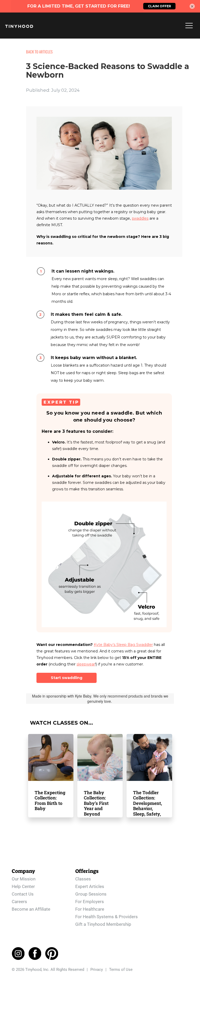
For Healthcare (89, 909)
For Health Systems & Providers (106, 916)
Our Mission (23, 878)
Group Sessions (91, 894)
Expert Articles (89, 886)
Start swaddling (66, 677)
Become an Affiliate (31, 909)
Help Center (23, 886)
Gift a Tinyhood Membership (103, 924)
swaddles (140, 218)
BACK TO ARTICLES (39, 51)
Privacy (96, 969)
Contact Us (23, 894)
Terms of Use (121, 969)
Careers (19, 901)
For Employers (89, 901)
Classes (83, 878)
